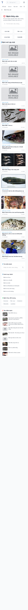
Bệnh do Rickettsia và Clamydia (11, 285)
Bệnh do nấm (7, 283)
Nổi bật (4, 6)
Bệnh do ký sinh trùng (9, 288)
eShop (21, 6)
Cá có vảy (6, 301)
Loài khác (13, 303)
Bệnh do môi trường (9, 291)
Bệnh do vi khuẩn (8, 280)
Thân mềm (6, 303)
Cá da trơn (19, 301)
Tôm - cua (12, 301)
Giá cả (9, 6)
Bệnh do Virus (7, 277)
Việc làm (15, 6)
